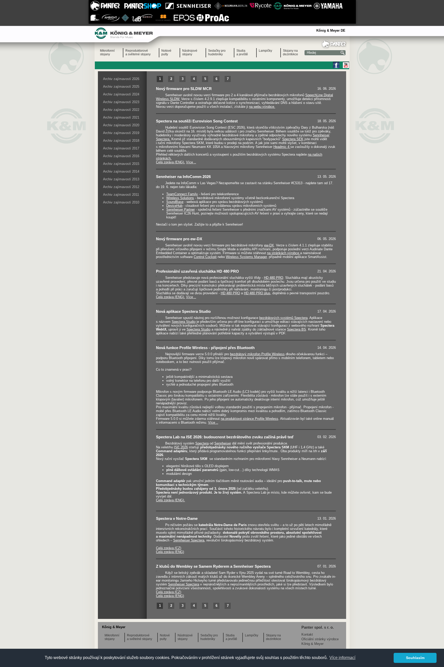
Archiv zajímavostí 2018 (121, 141)
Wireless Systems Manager (246, 257)
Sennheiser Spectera (188, 540)
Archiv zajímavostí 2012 (121, 187)
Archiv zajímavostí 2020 (121, 125)
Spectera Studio (184, 322)
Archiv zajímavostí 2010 (121, 202)
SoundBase (174, 202)
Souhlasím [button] (415, 658)
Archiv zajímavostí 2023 (121, 102)
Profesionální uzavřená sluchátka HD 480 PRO (197, 271)
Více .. (191, 162)
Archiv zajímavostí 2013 (121, 179)
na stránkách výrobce (283, 253)
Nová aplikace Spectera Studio (183, 311)
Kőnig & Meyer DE (330, 30)
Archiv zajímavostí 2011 (121, 195)
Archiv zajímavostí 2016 (121, 156)
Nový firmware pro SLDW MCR (184, 88)
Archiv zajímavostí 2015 (121, 164)
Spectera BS (296, 329)
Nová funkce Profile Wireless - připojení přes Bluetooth (205, 347)
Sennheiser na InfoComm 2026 (183, 176)
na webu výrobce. (262, 107)
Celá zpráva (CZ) (168, 548)
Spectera (202, 443)
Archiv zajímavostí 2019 (121, 133)
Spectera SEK (292, 139)
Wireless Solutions (180, 198)
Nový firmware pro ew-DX (179, 239)
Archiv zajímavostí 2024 (121, 94)
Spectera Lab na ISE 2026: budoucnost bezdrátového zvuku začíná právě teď (225, 437)
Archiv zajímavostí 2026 (121, 79)
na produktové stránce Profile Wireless (249, 419)
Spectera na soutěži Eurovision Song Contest (197, 121)
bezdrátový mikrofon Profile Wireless (257, 354)
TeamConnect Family (182, 194)
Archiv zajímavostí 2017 (121, 148)
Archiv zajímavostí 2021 (121, 117)
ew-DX (269, 245)
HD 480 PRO (273, 278)
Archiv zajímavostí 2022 (121, 110)
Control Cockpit (205, 257)
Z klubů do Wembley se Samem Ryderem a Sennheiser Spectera (213, 566)
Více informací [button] (342, 657)
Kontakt (307, 634)
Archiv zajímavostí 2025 (121, 86)
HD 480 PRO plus (257, 293)
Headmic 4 (281, 147)
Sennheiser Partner (180, 209)
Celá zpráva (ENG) (170, 552)
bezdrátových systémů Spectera (283, 318)
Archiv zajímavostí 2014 (121, 171)
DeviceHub (174, 206)
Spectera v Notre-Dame (177, 518)
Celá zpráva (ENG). (170, 162)
